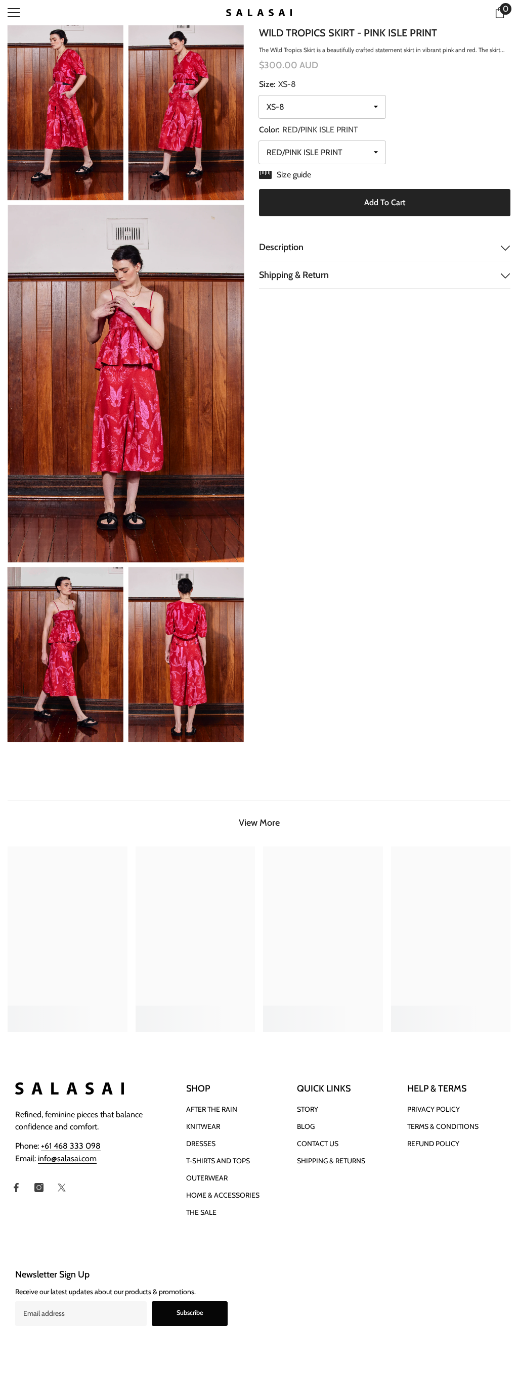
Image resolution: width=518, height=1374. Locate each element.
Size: (277, 84)
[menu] (14, 13)
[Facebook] (16, 1187)
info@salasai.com (67, 1158)
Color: (308, 129)
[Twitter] (61, 1187)
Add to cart (384, 202)
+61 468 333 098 (71, 1146)
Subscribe (190, 1312)
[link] (67, 1013)
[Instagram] (39, 1187)
